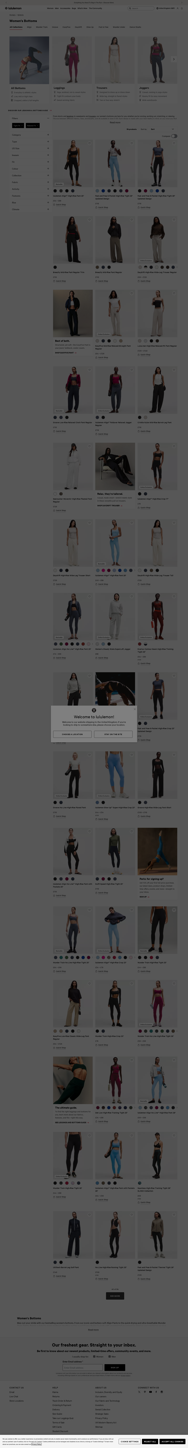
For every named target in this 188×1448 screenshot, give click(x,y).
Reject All (150, 1441)
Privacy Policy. (36, 1444)
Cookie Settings (130, 1441)
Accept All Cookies (172, 1441)
